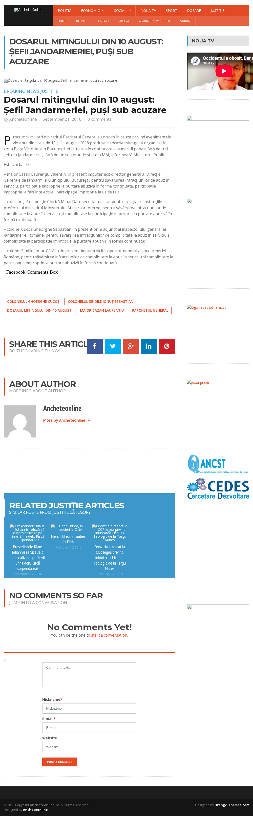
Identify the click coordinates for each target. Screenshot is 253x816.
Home (62, 21)
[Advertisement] (94, 471)
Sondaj (185, 21)
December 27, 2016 (28, 574)
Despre (81, 21)
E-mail (48, 718)
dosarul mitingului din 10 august (39, 310)
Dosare (194, 10)
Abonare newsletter (154, 21)
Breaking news (21, 91)
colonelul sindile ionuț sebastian (100, 301)
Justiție (217, 10)
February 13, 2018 (110, 574)
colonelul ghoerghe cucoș (33, 301)
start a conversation (109, 635)
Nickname (52, 699)
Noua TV (148, 10)
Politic (64, 10)
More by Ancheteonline (64, 420)
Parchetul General (150, 310)
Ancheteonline (23, 119)
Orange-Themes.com (231, 805)
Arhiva (124, 21)
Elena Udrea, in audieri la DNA (68, 539)
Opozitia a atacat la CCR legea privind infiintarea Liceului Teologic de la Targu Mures (110, 557)
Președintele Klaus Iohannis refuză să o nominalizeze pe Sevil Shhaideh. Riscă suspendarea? (28, 557)
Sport (171, 10)
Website (49, 738)
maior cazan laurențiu (102, 310)
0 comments (99, 119)
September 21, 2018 (62, 119)
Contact (102, 21)
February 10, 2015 (69, 547)
